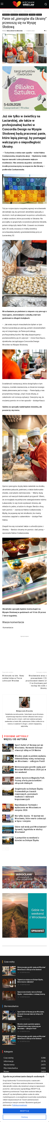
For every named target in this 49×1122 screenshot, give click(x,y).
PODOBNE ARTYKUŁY (16, 736)
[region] (24, 1097)
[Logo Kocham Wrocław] (24, 4)
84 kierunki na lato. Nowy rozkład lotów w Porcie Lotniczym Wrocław (13, 678)
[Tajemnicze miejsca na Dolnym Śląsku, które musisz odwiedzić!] (9, 983)
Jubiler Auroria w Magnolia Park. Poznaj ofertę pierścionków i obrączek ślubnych (30, 780)
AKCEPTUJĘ (24, 1111)
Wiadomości (18, 11)
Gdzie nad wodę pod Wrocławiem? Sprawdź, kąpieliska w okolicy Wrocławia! (31, 829)
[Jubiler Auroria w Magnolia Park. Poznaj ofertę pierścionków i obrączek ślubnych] (8, 781)
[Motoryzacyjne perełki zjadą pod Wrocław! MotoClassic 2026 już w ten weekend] (8, 770)
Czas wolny (6, 810)
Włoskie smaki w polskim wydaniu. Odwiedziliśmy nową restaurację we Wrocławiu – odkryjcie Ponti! (30, 758)
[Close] (46, 1074)
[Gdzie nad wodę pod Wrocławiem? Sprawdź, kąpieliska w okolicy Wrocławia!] (8, 829)
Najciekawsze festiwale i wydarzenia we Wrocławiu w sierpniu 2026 (28, 807)
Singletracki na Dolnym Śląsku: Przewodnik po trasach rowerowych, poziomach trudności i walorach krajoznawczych (29, 794)
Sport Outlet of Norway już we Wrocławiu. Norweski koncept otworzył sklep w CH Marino (29, 747)
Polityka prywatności (19, 1105)
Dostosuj (24, 1117)
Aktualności (27, 11)
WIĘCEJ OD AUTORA (15, 739)
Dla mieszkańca (23, 14)
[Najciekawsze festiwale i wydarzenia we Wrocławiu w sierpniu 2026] (8, 808)
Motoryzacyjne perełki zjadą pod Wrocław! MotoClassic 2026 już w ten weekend (30, 769)
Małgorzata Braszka (15, 31)
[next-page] (7, 848)
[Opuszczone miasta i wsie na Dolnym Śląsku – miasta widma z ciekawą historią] (9, 995)
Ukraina (39, 14)
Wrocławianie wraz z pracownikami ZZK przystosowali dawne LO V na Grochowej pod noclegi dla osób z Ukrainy (36, 681)
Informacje (32, 14)
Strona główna (7, 11)
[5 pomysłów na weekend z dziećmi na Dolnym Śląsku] (8, 840)
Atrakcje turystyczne (6, 794)
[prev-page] (3, 848)
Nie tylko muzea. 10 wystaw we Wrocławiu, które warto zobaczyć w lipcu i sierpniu (30, 818)
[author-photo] (24, 708)
